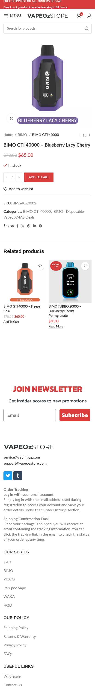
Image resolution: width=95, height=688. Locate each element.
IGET (7, 562)
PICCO (9, 579)
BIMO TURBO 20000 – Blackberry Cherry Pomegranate (65, 311)
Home (8, 135)
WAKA (9, 597)
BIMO (23, 135)
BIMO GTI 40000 (45, 135)
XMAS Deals (24, 217)
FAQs (7, 654)
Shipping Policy (15, 628)
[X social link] (23, 226)
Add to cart (39, 177)
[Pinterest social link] (29, 226)
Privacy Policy (14, 645)
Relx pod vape (14, 588)
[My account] (89, 15)
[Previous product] (80, 135)
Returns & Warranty (19, 637)
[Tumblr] (17, 475)
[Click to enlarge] (11, 118)
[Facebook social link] (17, 226)
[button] (11, 322)
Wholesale (12, 676)
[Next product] (89, 135)
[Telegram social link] (40, 226)
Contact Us (12, 685)
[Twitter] (7, 475)
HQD (7, 605)
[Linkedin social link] (34, 226)
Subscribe (75, 415)
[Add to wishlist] (40, 266)
